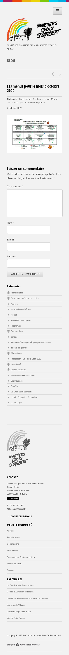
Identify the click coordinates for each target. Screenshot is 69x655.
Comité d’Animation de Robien (20, 592)
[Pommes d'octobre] (54, 74)
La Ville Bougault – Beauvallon (24, 397)
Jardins (14, 337)
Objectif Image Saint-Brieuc (19, 611)
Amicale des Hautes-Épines (23, 375)
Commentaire (15, 186)
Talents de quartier (19, 348)
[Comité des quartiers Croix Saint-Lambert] (34, 40)
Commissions (17, 331)
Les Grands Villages (16, 605)
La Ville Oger (16, 402)
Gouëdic (14, 386)
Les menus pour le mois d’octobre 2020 (33, 88)
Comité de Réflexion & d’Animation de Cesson (27, 598)
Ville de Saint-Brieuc (16, 618)
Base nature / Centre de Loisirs (34, 99)
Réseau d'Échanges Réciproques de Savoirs (31, 342)
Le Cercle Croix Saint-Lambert (20, 585)
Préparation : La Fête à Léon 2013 (26, 359)
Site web (11, 256)
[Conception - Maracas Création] (23, 645)
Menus (54, 99)
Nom (10, 222)
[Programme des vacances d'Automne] (60, 74)
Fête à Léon (16, 353)
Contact (10, 570)
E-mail (11, 239)
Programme (16, 326)
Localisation (13, 498)
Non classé (12, 102)
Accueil (10, 531)
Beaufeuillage (17, 381)
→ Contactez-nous (19, 516)
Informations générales (21, 309)
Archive (14, 304)
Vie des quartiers (18, 370)
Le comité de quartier (34, 102)
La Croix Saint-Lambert (21, 392)
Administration (17, 293)
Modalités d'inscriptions (21, 320)
